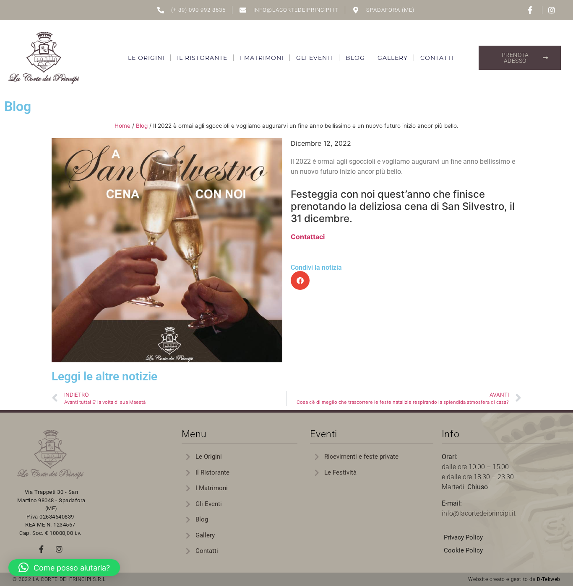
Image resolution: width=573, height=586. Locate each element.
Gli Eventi (314, 58)
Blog (355, 58)
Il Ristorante (202, 58)
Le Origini (146, 58)
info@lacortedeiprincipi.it (479, 513)
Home (122, 125)
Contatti (436, 58)
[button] (300, 280)
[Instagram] (59, 549)
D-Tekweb (548, 579)
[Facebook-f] (41, 549)
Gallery (393, 58)
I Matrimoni (262, 58)
